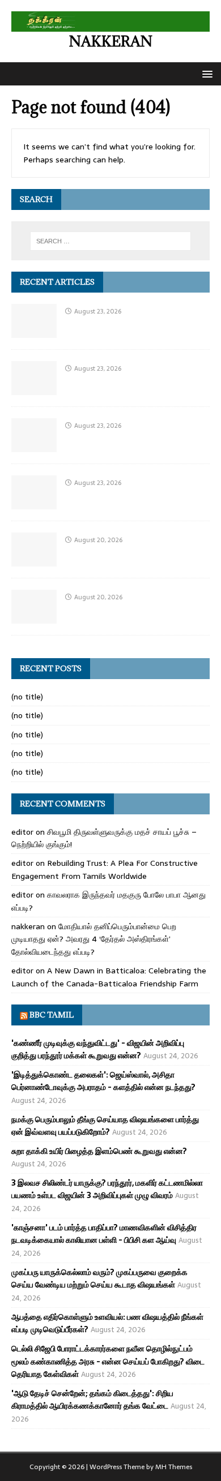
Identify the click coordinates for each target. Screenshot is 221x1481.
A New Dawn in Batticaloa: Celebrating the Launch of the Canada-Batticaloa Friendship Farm (108, 976)
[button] (205, 73)
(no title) (27, 696)
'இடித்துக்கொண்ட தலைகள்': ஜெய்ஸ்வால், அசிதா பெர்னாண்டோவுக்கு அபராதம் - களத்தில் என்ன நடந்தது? (103, 1080)
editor (22, 832)
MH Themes (173, 1467)
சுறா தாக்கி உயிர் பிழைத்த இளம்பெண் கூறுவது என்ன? (99, 1151)
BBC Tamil (51, 1015)
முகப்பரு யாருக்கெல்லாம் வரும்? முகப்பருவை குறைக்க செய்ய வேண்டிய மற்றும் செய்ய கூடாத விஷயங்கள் (99, 1278)
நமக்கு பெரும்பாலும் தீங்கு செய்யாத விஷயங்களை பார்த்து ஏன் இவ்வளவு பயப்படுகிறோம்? (105, 1125)
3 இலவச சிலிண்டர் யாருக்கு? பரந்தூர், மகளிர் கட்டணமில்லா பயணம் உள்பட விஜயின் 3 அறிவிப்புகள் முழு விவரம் (107, 1189)
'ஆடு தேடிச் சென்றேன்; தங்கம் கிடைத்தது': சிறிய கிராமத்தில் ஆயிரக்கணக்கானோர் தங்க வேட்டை (92, 1399)
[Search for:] (111, 241)
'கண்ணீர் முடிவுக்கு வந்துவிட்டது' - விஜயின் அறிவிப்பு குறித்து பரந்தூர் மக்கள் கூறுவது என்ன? (97, 1049)
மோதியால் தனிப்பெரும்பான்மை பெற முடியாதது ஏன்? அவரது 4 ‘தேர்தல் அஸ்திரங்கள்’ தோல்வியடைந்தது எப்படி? (93, 939)
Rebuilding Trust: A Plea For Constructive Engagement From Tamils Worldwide (104, 869)
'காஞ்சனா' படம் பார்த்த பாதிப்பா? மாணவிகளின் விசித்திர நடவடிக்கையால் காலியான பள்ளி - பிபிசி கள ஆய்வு (104, 1233)
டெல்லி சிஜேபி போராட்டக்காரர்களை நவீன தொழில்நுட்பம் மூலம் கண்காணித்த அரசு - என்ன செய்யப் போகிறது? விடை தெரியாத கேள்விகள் (108, 1361)
